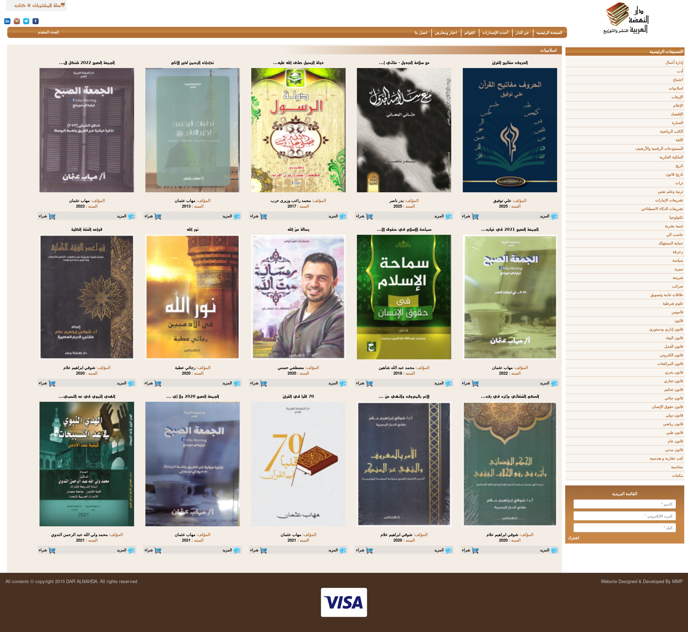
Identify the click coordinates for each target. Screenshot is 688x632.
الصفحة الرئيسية (549, 33)
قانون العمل (673, 347)
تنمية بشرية (674, 226)
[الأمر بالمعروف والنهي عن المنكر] (404, 464)
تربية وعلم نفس (670, 192)
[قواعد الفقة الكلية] (87, 297)
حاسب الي (674, 235)
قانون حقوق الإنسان (667, 407)
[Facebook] (36, 21)
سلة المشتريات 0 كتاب (37, 5)
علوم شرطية (673, 303)
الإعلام (678, 106)
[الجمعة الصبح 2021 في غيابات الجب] (510, 297)
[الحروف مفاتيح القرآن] (510, 130)
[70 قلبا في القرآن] (298, 464)
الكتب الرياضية (671, 131)
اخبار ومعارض (446, 33)
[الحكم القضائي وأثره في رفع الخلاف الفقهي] (510, 464)
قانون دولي (674, 415)
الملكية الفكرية (671, 157)
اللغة (679, 140)
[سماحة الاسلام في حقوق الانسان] (404, 297)
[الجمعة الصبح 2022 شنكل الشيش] (87, 130)
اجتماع (678, 80)
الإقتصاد (677, 114)
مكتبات (677, 476)
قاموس (677, 312)
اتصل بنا (421, 33)
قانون (679, 321)
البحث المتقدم (48, 32)
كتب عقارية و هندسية (666, 458)
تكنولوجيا (676, 217)
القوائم (469, 33)
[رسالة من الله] (298, 297)
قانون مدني (674, 450)
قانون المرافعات (670, 364)
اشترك (573, 538)
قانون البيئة (674, 338)
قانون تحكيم (673, 390)
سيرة (679, 269)
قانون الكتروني (671, 355)
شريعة (678, 278)
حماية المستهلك (670, 243)
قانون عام (675, 441)
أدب (680, 71)
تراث (679, 183)
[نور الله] (192, 297)
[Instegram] (17, 21)
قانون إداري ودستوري (666, 329)
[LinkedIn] (7, 21)
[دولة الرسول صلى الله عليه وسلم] (298, 130)
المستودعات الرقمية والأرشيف (659, 149)
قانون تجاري (673, 381)
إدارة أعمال (674, 63)
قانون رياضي (673, 424)
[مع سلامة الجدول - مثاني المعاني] (404, 130)
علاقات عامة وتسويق (666, 295)
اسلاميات (676, 88)
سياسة (677, 260)
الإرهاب (677, 97)
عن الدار (522, 33)
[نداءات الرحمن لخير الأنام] (192, 130)
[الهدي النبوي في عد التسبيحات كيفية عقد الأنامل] (87, 464)
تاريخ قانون (674, 174)
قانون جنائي (674, 398)
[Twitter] (26, 21)
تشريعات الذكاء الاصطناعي (662, 209)
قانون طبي (674, 433)
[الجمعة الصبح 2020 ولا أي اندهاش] (192, 464)
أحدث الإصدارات (495, 33)
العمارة (677, 123)
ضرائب (677, 286)
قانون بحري (674, 372)
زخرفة (678, 252)
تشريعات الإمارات (669, 200)
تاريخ (679, 166)
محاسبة (677, 467)
